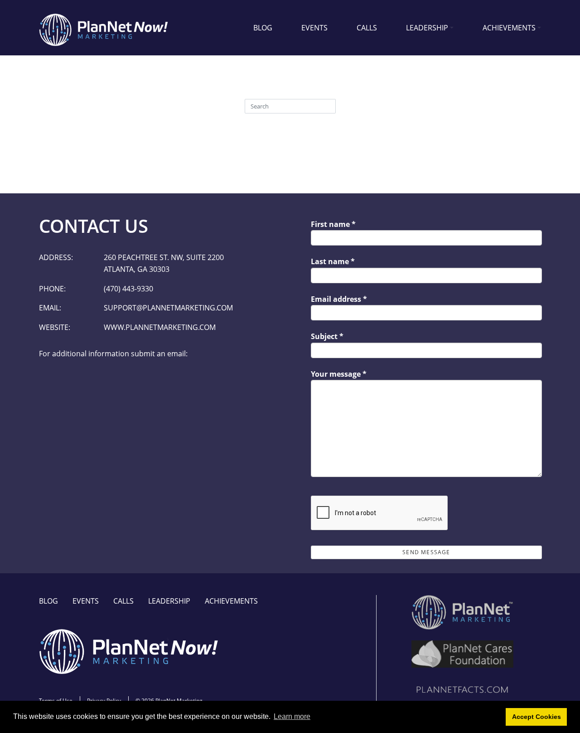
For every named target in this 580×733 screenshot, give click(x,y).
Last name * (333, 261)
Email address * (339, 299)
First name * (333, 224)
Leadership (427, 28)
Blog (262, 28)
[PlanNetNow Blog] (104, 27)
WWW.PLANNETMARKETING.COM (160, 327)
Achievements (509, 28)
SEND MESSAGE (426, 552)
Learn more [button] (292, 716)
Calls (367, 28)
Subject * (327, 336)
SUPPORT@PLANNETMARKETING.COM (168, 308)
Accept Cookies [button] (536, 716)
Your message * (339, 374)
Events (314, 28)
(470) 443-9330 (128, 289)
